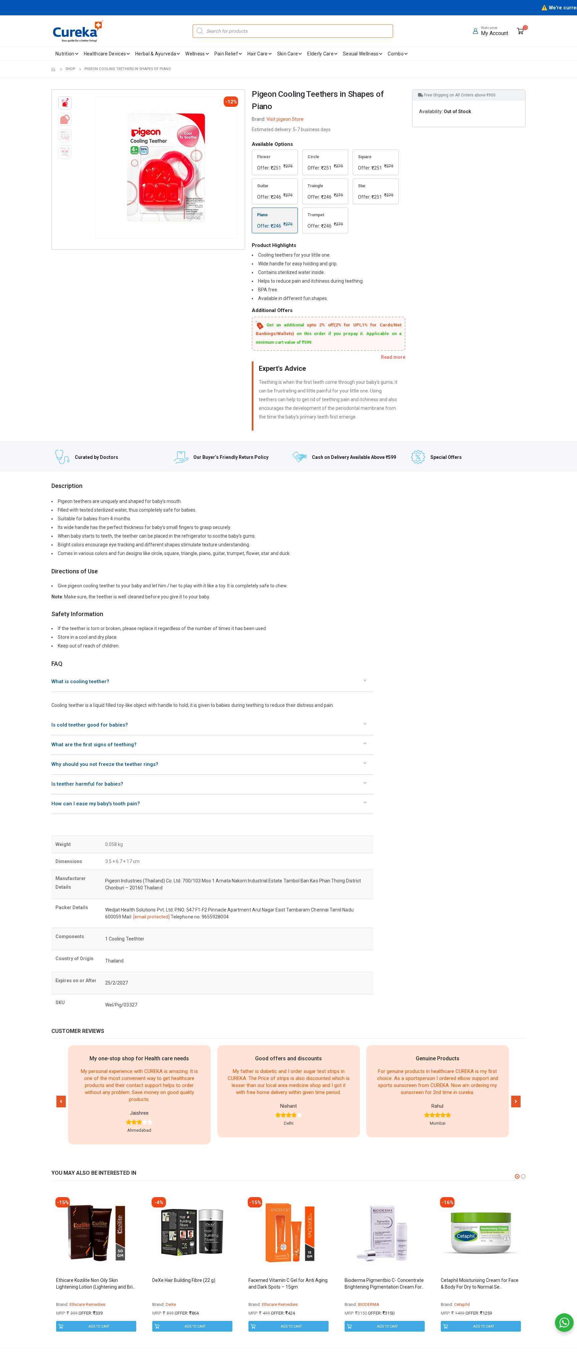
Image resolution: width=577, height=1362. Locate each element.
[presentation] (97, 168)
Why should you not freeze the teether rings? (104, 764)
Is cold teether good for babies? (89, 725)
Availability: (431, 111)
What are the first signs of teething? (94, 745)
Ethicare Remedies (87, 1304)
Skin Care (287, 53)
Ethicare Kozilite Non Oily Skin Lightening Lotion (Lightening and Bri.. (95, 1284)
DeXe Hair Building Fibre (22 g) (183, 1280)
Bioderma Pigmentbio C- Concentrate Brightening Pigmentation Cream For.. (384, 1284)
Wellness (195, 53)
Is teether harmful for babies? (87, 784)
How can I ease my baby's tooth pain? (95, 804)
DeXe (171, 1304)
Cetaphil (462, 1304)
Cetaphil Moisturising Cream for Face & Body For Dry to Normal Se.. (480, 1284)
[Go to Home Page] (53, 69)
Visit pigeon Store (285, 119)
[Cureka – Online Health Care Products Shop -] (78, 31)
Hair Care (257, 53)
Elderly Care (320, 53)
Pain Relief (226, 53)
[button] (61, 1101)
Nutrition (64, 53)
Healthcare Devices (105, 53)
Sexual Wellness (361, 53)
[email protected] (151, 916)
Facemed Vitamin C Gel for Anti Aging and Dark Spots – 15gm (288, 1284)
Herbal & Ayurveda (155, 53)
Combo (396, 53)
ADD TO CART (99, 1326)
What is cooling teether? (80, 681)
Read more (393, 357)
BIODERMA (368, 1304)
